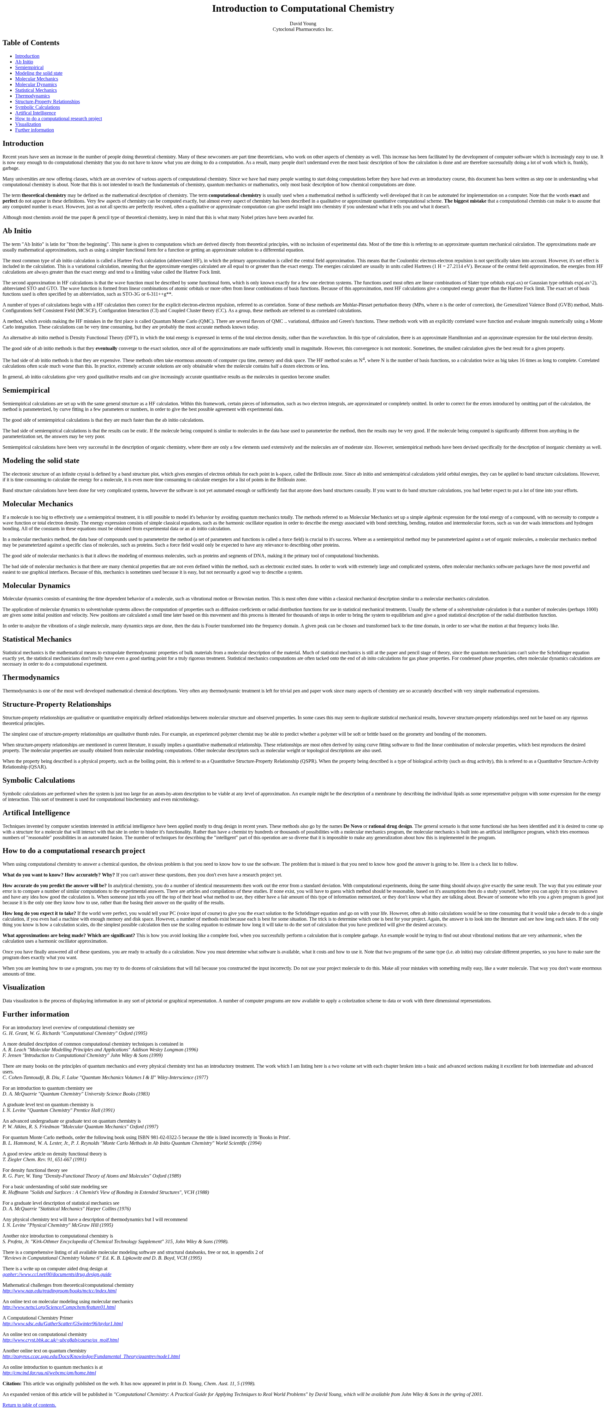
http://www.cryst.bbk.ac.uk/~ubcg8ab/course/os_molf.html (61, 1340)
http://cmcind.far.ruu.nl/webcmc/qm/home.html (49, 1372)
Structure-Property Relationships (47, 101)
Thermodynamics (32, 95)
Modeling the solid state (38, 73)
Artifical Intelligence (35, 113)
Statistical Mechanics (36, 90)
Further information (34, 130)
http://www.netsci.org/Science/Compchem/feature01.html (59, 1307)
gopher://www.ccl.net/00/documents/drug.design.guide (57, 1274)
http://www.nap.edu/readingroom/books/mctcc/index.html (59, 1290)
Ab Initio (24, 61)
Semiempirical (29, 67)
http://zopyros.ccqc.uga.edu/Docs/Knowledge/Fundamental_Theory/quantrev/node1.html (91, 1356)
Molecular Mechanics (36, 78)
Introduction (27, 56)
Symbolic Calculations (37, 107)
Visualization (28, 124)
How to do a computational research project (58, 118)
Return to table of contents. (29, 1405)
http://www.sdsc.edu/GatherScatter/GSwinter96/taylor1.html (63, 1323)
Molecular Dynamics (36, 84)
